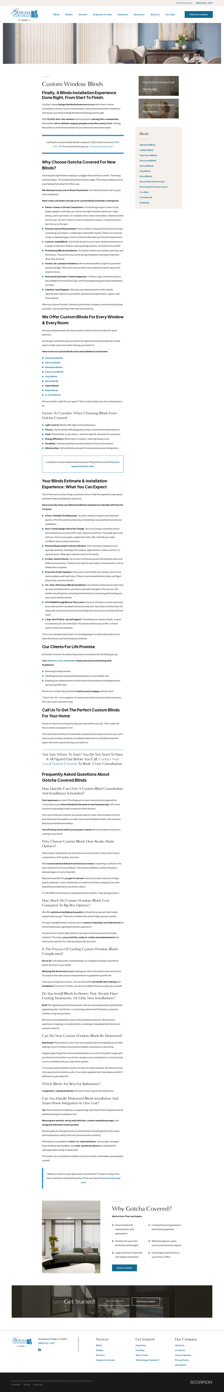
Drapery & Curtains (105, 1360)
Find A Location (124, 1267)
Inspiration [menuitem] (123, 14)
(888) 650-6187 (204, 3)
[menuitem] (159, 144)
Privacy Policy (182, 1360)
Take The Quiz (150, 89)
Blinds (99, 1345)
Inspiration (141, 1345)
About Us (179, 1345)
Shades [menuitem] (69, 14)
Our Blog (140, 1350)
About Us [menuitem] (154, 14)
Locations (180, 1350)
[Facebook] (39, 1349)
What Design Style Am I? (147, 1360)
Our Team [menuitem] (170, 14)
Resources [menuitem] (139, 14)
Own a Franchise (184, 3)
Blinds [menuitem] (57, 14)
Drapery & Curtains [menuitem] (102, 14)
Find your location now (101, 146)
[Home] (24, 14)
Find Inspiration (150, 111)
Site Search (180, 1365)
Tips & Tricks (142, 1355)
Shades (99, 1350)
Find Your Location (198, 14)
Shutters (100, 1355)
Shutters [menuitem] (83, 14)
